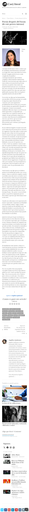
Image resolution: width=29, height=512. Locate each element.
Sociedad (9, 317)
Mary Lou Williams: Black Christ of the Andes (18, 462)
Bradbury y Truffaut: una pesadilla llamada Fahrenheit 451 (19, 482)
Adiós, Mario (16, 455)
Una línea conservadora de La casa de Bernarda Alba (19, 473)
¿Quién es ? (14, 295)
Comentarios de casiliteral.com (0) (9, 436)
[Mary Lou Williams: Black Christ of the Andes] (6, 460)
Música (4, 315)
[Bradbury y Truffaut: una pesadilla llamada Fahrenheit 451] (6, 480)
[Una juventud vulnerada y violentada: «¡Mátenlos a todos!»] (14, 406)
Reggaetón (21, 315)
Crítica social (19, 311)
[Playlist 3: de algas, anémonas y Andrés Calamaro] (6, 490)
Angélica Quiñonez (15, 309)
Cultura (5, 313)
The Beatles (16, 317)
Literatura (20, 313)
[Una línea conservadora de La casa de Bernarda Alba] (6, 471)
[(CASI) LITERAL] (14, 4)
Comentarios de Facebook (8, 434)
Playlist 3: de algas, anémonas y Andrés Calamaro (18, 492)
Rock (4, 317)
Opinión (10, 315)
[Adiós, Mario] (6, 454)
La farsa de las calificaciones (11, 403)
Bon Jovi (5, 311)
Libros (14, 313)
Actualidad (5, 309)
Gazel (9, 313)
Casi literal (11, 311)
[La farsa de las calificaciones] (14, 386)
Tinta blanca (6, 319)
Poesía (15, 315)
